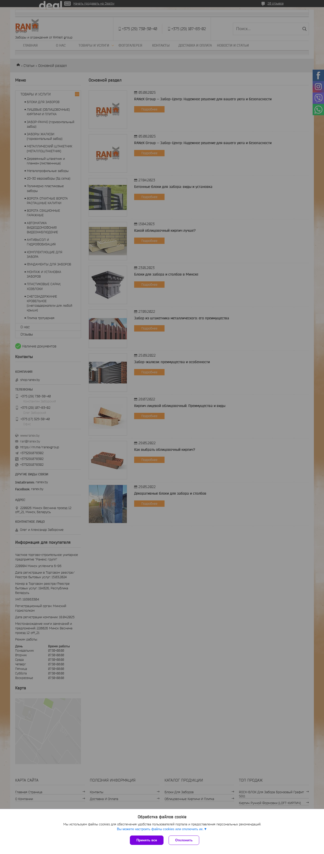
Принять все (146, 840)
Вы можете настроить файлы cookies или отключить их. (160, 829)
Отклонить (184, 840)
